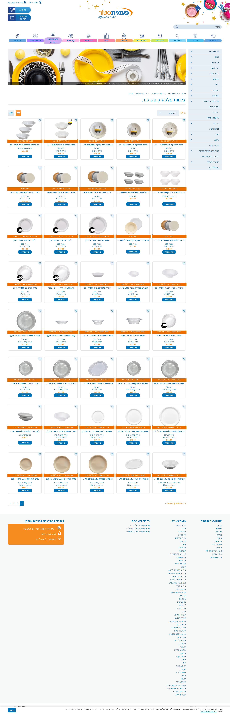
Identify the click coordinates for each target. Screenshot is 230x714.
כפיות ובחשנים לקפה (177, 634)
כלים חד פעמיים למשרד (209, 156)
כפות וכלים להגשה (178, 627)
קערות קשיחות (180, 614)
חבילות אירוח (214, 106)
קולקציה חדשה (213, 117)
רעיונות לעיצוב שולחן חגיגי (140, 525)
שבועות (183, 669)
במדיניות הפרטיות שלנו (209, 711)
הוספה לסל (169, 156)
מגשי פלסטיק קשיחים (177, 621)
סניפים (219, 547)
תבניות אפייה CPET (178, 579)
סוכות (183, 566)
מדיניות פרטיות (216, 557)
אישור (12, 710)
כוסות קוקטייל (180, 656)
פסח (184, 662)
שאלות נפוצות (216, 544)
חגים (217, 84)
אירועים (216, 79)
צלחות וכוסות (214, 51)
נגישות (219, 534)
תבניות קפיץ (181, 586)
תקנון (220, 538)
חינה (184, 611)
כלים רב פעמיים (213, 161)
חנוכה (183, 659)
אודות (219, 525)
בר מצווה (182, 595)
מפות (217, 134)
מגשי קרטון (181, 624)
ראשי (184, 93)
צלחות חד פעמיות (158, 93)
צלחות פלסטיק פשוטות (138, 93)
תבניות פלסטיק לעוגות (177, 570)
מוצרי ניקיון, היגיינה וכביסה (209, 150)
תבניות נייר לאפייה (179, 576)
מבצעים (216, 112)
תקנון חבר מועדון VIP (214, 550)
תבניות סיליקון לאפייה (177, 582)
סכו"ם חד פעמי (180, 630)
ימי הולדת (215, 62)
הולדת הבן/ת (181, 608)
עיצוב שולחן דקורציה (211, 101)
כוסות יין (183, 646)
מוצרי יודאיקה (214, 167)
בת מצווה (182, 598)
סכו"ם (183, 528)
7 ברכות (182, 605)
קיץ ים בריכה (214, 145)
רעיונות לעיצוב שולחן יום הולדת (138, 528)
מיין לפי (183, 113)
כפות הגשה (181, 637)
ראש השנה (181, 602)
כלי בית (216, 123)
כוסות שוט (182, 643)
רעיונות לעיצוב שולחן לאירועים (138, 531)
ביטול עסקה (217, 554)
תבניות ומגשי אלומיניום (177, 573)
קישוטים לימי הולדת (178, 592)
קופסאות (215, 95)
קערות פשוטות (180, 618)
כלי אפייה (215, 90)
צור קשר (218, 531)
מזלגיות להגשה (180, 640)
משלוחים (218, 541)
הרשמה (20, 2)
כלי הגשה (215, 68)
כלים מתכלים (214, 73)
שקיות (216, 139)
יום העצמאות (181, 666)
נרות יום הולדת (180, 589)
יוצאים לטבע (214, 128)
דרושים (219, 528)
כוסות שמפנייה (180, 650)
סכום (217, 56)
